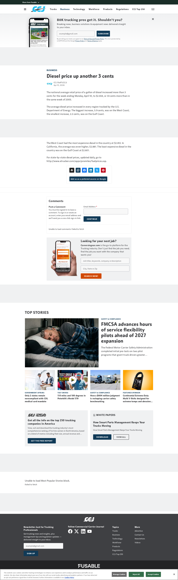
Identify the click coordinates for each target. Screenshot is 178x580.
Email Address (90, 207)
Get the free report (42, 441)
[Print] (71, 170)
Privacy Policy (80, 41)
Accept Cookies (153, 574)
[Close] (174, 574)
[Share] (84, 170)
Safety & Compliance (111, 319)
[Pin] (103, 170)
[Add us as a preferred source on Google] (78, 170)
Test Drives (63, 393)
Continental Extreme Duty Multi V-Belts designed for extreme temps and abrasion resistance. (137, 398)
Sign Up (31, 553)
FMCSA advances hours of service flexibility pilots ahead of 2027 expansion (126, 332)
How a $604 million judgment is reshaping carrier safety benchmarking (105, 398)
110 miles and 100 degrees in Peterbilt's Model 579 (72, 397)
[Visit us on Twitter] (76, 531)
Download (102, 437)
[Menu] (25, 9)
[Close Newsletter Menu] (152, 19)
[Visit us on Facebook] (70, 531)
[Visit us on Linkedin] (83, 531)
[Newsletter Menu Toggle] (152, 9)
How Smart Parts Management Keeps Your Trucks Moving (119, 424)
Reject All (136, 574)
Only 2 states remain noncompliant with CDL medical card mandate (36, 398)
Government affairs (34, 393)
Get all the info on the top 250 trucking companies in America (51, 422)
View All (121, 437)
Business (52, 70)
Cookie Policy (69, 577)
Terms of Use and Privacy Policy (94, 39)
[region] (89, 574)
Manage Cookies (119, 574)
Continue (92, 219)
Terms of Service (93, 41)
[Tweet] (97, 170)
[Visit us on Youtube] (89, 531)
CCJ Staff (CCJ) (60, 82)
